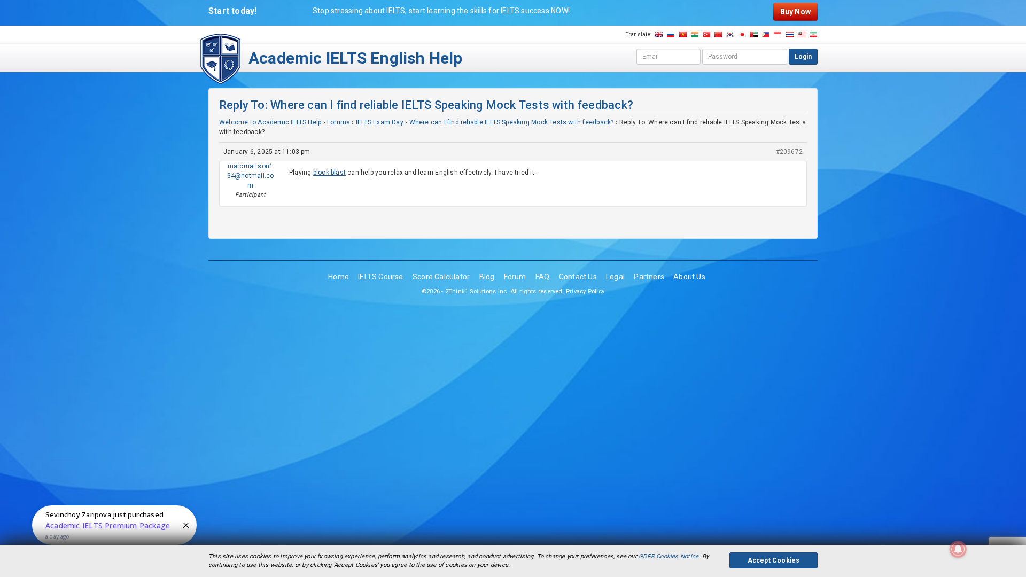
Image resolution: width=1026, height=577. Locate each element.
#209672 (789, 151)
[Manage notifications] (958, 549)
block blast (329, 172)
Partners (649, 276)
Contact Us (578, 276)
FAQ (542, 276)
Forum (515, 276)
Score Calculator (441, 276)
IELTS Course (380, 276)
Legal (615, 276)
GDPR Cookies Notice (668, 556)
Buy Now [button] (795, 11)
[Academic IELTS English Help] (220, 58)
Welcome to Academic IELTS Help (270, 122)
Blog (487, 276)
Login (803, 56)
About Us (689, 276)
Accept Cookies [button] (774, 560)
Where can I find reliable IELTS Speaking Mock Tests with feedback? (511, 122)
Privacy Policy (585, 291)
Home (338, 276)
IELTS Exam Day (379, 122)
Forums (338, 122)
